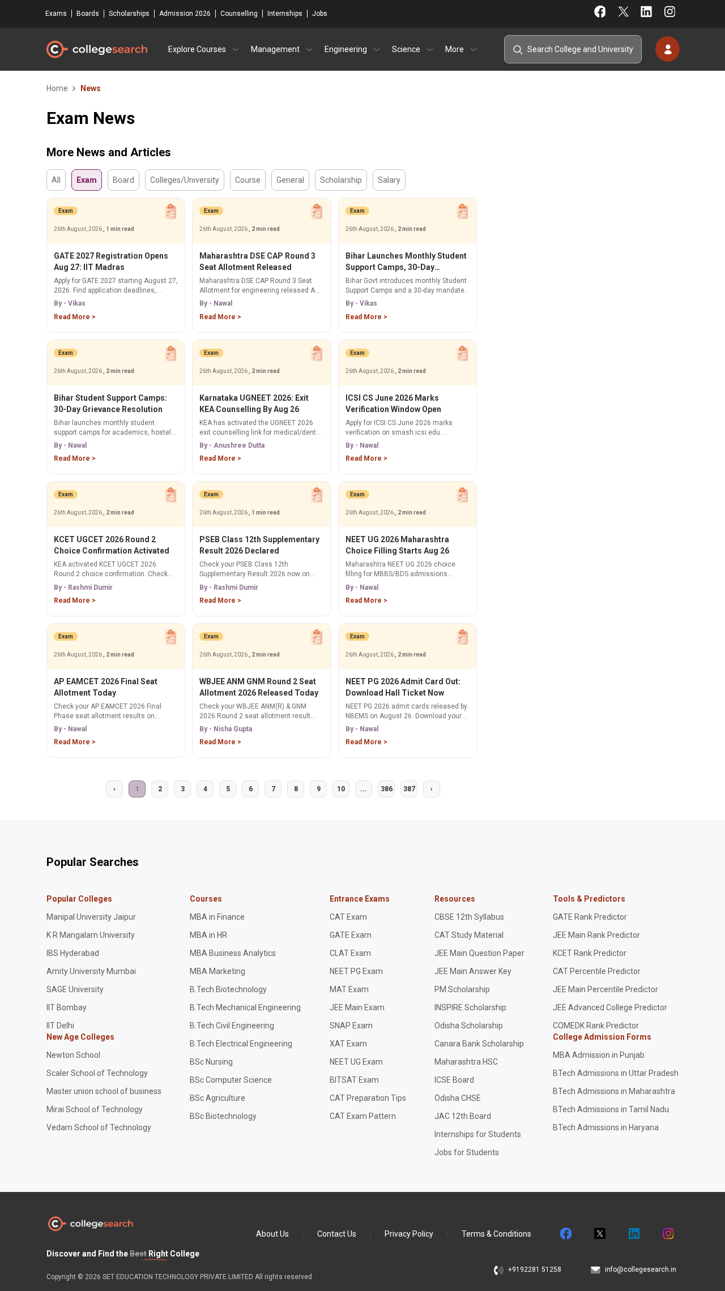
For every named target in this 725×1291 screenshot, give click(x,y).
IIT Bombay (66, 1007)
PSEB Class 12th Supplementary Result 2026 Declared (259, 545)
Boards (87, 14)
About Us (272, 1233)
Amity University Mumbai (91, 971)
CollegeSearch (96, 49)
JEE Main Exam (357, 1007)
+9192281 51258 (534, 1269)
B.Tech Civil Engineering (232, 1025)
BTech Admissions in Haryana (606, 1127)
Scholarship (341, 180)
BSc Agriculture (217, 1098)
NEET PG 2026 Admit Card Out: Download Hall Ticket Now (403, 687)
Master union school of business (103, 1091)
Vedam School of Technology (98, 1127)
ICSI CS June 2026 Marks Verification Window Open (393, 403)
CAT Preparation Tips (368, 1098)
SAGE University (75, 989)
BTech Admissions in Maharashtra (614, 1091)
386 (387, 789)
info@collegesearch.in (640, 1269)
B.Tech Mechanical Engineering (245, 1007)
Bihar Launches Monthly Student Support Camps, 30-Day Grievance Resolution (406, 262)
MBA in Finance (217, 916)
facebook (565, 1234)
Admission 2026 (185, 14)
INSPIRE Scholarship (470, 1007)
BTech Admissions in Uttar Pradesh (616, 1073)
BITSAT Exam (354, 1079)
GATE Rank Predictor (590, 916)
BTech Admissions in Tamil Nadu (611, 1109)
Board (123, 180)
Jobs (319, 14)
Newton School (73, 1055)
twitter (599, 1234)
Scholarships (129, 14)
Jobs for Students (466, 1152)
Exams (56, 14)
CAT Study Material (469, 935)
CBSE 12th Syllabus (469, 916)
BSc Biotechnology (223, 1116)
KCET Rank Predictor (589, 953)
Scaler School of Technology (97, 1073)
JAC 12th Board (462, 1116)
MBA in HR (208, 935)
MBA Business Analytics (233, 953)
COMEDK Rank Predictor (596, 1025)
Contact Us (336, 1233)
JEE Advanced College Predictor (610, 1007)
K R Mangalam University (90, 935)
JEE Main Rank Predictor (596, 935)
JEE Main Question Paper (479, 953)
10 (341, 789)
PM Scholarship (462, 989)
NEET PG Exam (356, 971)
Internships (284, 14)
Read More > (75, 317)
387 (409, 789)
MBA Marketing (217, 971)
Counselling (239, 14)
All (56, 180)
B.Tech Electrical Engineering (241, 1043)
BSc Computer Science (231, 1079)
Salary (389, 180)
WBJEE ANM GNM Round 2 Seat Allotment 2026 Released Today (258, 687)
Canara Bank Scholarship (479, 1043)
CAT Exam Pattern (363, 1116)
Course (248, 180)
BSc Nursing (211, 1061)
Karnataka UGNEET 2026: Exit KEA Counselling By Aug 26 (254, 403)
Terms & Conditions (496, 1233)
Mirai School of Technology (94, 1109)
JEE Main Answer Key (472, 971)
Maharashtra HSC (466, 1061)
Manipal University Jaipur (91, 916)
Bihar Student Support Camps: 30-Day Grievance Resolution (110, 403)
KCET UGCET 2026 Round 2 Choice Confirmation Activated (111, 545)
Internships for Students (477, 1134)
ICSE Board (454, 1079)
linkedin (633, 1234)
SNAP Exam (351, 1025)
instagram (667, 1234)
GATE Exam (351, 935)
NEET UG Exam (356, 1061)
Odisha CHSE (457, 1098)
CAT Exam (348, 916)
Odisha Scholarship (468, 1025)
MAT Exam (349, 989)
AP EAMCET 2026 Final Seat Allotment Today (105, 687)
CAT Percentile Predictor (597, 971)
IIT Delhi (60, 1025)
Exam (86, 180)
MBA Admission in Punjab (599, 1055)
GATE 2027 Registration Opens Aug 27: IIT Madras (111, 261)
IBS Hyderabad (72, 953)
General (290, 180)
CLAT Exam (350, 953)
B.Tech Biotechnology (228, 989)
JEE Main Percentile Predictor (605, 989)
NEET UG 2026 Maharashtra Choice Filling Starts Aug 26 (397, 545)
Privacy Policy (409, 1233)
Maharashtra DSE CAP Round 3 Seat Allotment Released (257, 261)
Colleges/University (184, 180)
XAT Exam (348, 1043)
